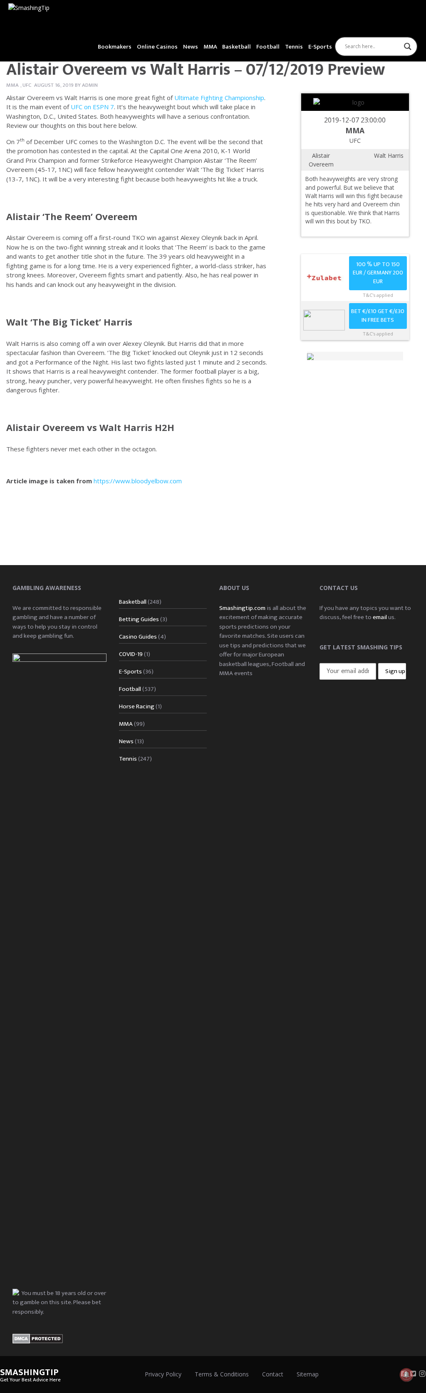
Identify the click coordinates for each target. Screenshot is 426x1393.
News (190, 47)
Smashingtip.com (242, 608)
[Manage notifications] (406, 1374)
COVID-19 (131, 654)
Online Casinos (157, 47)
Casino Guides (138, 637)
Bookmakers (114, 47)
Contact (272, 1374)
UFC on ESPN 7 (92, 107)
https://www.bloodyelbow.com (138, 481)
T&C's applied (378, 295)
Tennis (294, 47)
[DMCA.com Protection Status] (37, 1338)
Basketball (236, 47)
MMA (210, 47)
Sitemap (308, 1374)
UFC (26, 85)
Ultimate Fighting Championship (219, 97)
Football (268, 47)
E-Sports (320, 47)
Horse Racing (136, 706)
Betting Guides (139, 619)
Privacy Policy (163, 1374)
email (380, 617)
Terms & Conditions (222, 1374)
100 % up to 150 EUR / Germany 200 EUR (378, 273)
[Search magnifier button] (408, 46)
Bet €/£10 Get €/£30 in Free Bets (377, 315)
